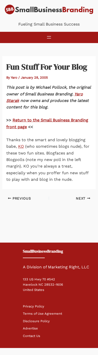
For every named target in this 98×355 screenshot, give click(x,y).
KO (21, 146)
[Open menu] (49, 37)
